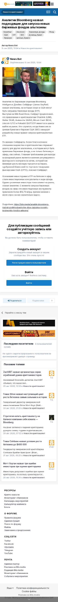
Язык (9, 588)
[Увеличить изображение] (29, 82)
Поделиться (15, 300)
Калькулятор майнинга (15, 504)
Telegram (8, 550)
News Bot (13, 45)
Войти (29, 283)
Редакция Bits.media (13, 570)
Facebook (9, 544)
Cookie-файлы (29, 591)
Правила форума (12, 517)
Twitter (7, 541)
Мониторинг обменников (16, 498)
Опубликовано (25, 62)
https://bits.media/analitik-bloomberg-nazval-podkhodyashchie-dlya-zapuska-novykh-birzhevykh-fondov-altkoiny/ (25, 207)
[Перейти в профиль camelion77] (51, 417)
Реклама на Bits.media (15, 567)
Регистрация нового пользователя (29, 262)
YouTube (8, 553)
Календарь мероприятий (16, 501)
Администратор (11, 564)
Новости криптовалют (31, 48)
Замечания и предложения (17, 530)
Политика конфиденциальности (32, 588)
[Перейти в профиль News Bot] (5, 61)
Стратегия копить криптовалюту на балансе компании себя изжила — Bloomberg (21, 419)
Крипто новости (11, 494)
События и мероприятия (16, 576)
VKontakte (9, 547)
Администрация (11, 521)
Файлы (7, 527)
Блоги (7, 507)
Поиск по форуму (12, 524)
